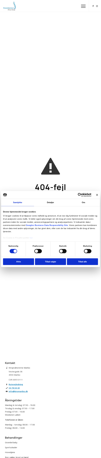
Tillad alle (82, 262)
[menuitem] (82, 6)
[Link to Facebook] (93, 6)
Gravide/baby (11, 442)
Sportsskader (11, 447)
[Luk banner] (97, 195)
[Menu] (82, 6)
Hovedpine (10, 452)
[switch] (38, 251)
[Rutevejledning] (6, 384)
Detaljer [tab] (50, 202)
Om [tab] (83, 202)
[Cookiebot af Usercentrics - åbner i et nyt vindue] (79, 195)
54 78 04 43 (14, 388)
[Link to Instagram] (97, 6)
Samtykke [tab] (17, 202)
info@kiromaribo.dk (18, 391)
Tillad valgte (50, 262)
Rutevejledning (16, 384)
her (31, 238)
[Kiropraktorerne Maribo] (9, 6)
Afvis (18, 262)
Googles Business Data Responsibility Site (47, 225)
